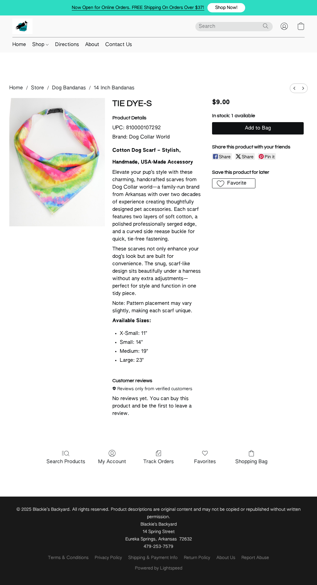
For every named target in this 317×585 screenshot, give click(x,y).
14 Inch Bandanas (114, 88)
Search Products (65, 461)
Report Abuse (255, 558)
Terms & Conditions (68, 558)
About (92, 44)
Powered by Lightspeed (158, 568)
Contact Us (118, 44)
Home (19, 44)
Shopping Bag (251, 461)
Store (37, 88)
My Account (112, 461)
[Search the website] (265, 26)
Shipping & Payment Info (153, 558)
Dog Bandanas (69, 88)
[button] (226, 7)
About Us (225, 558)
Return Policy (197, 558)
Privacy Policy (108, 558)
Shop (39, 44)
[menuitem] (294, 88)
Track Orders (158, 461)
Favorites (205, 461)
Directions (67, 44)
